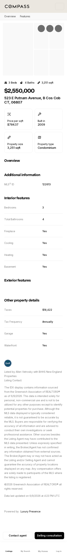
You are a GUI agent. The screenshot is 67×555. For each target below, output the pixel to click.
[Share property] (58, 28)
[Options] (41, 28)
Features (25, 16)
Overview (10, 16)
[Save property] (49, 28)
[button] (18, 49)
